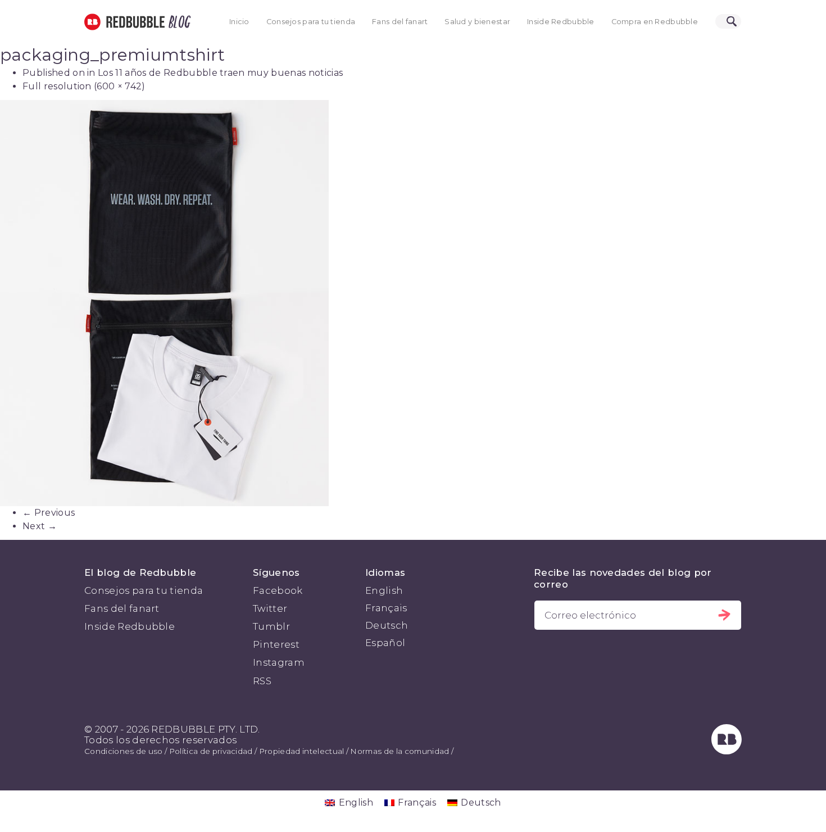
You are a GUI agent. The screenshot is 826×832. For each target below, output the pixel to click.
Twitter (270, 608)
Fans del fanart (400, 21)
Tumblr (271, 626)
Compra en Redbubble (654, 21)
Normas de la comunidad (399, 751)
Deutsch (386, 625)
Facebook (278, 590)
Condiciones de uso (123, 751)
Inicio (239, 21)
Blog (177, 21)
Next (39, 526)
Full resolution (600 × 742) (84, 86)
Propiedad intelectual (301, 751)
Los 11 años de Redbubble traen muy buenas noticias (220, 72)
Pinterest (276, 644)
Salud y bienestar (477, 21)
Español (385, 642)
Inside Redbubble (560, 21)
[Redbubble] (726, 751)
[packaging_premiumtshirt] (413, 303)
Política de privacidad (211, 751)
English (384, 590)
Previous (48, 512)
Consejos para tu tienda (310, 21)
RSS (262, 680)
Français (386, 607)
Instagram (279, 662)
